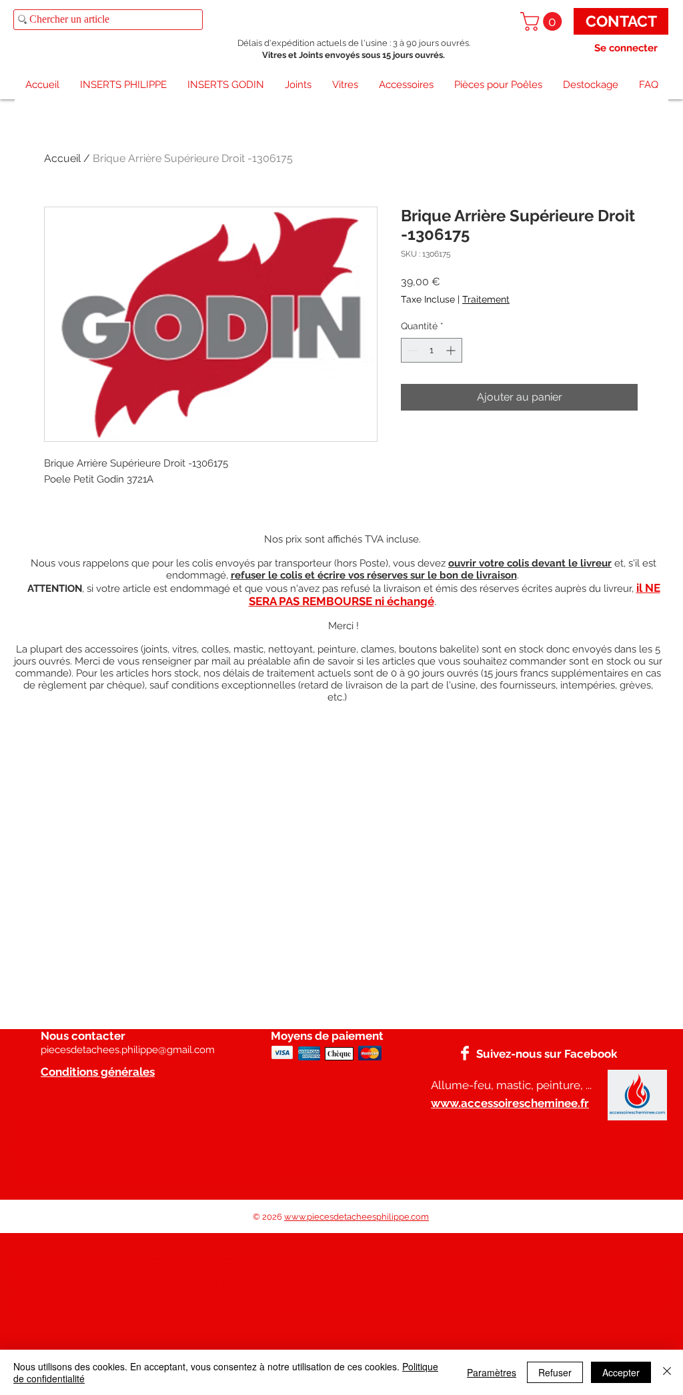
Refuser (555, 1372)
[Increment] (452, 350)
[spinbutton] (432, 350)
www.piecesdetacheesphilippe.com (356, 1217)
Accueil (62, 158)
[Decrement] (411, 350)
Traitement (486, 299)
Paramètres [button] (491, 1372)
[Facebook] (465, 1053)
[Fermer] (667, 1372)
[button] (543, 21)
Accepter (621, 1372)
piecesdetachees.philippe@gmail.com (128, 1050)
